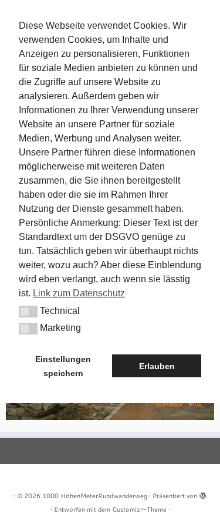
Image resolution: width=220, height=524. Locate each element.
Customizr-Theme (139, 509)
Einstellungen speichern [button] (63, 366)
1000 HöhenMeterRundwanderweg (94, 496)
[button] (28, 311)
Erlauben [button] (157, 366)
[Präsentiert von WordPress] (203, 493)
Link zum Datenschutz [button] (79, 293)
